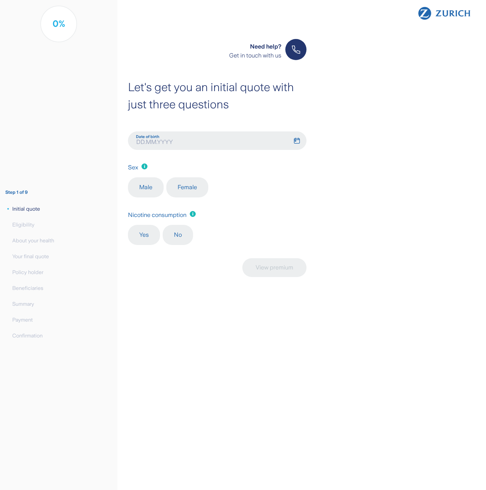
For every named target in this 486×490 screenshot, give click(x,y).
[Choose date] (299, 141)
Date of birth (147, 137)
